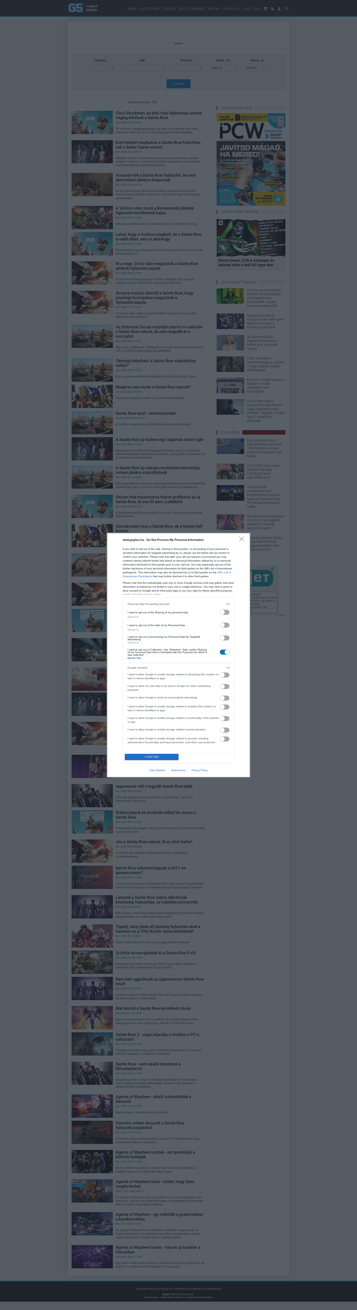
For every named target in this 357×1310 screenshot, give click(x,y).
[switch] (224, 612)
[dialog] (178, 655)
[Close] (242, 540)
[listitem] (178, 604)
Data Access (178, 770)
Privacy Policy (200, 770)
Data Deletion (157, 770)
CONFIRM (152, 757)
